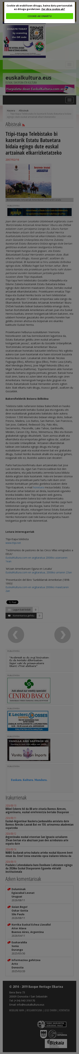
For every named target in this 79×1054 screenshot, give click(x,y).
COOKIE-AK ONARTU (40, 16)
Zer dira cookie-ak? (53, 9)
